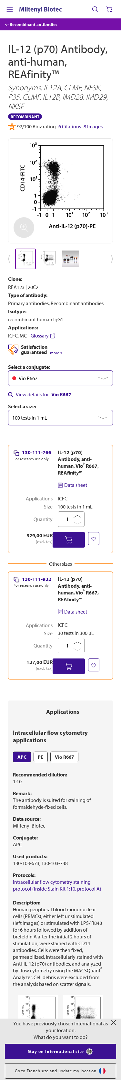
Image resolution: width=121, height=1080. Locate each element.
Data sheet (75, 485)
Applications (62, 711)
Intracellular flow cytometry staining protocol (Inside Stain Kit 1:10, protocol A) (57, 885)
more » (56, 353)
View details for (43, 394)
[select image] (25, 259)
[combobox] (60, 378)
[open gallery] (60, 190)
